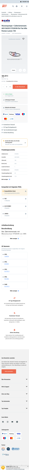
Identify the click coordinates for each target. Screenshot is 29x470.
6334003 (6, 264)
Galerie (13, 70)
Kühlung (10, 12)
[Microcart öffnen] (21, 6)
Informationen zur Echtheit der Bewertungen (15, 469)
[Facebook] (3, 423)
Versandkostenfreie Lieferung (11, 81)
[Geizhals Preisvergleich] (15, 450)
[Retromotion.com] (4, 6)
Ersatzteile (4, 12)
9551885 (6, 279)
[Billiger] (3, 450)
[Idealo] (8, 450)
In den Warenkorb (20, 87)
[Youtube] (12, 423)
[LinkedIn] (17, 423)
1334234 (6, 256)
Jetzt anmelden (9, 371)
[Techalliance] (5, 455)
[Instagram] (7, 423)
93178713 (6, 271)
